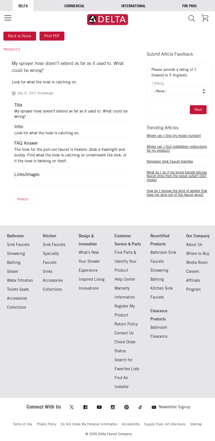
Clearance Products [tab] (158, 314)
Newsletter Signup (174, 407)
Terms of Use (22, 424)
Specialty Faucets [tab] (51, 258)
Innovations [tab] (89, 288)
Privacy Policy (46, 424)
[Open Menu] (7, 18)
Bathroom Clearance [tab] (158, 332)
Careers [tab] (192, 271)
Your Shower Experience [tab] (89, 266)
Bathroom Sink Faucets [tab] (163, 257)
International (133, 6)
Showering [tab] (16, 253)
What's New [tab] (89, 252)
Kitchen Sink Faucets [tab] (161, 292)
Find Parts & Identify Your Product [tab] (125, 261)
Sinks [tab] (47, 271)
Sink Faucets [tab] (18, 244)
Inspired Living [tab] (91, 279)
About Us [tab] (194, 244)
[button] (191, 18)
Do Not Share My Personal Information (89, 424)
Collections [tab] (16, 307)
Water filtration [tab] (20, 280)
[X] (71, 407)
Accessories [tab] (17, 298)
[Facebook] (85, 407)
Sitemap (196, 424)
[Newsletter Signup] (154, 407)
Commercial (74, 6)
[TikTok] (140, 407)
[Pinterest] (126, 407)
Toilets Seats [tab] (18, 289)
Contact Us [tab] (124, 332)
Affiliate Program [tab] (193, 285)
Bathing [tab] (13, 262)
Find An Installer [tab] (121, 382)
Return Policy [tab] (126, 324)
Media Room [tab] (197, 262)
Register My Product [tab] (124, 310)
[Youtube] (99, 407)
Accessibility (131, 424)
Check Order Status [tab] (125, 346)
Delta (23, 6)
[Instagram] (112, 407)
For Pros (189, 6)
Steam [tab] (12, 271)
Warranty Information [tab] (124, 292)
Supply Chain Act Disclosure (165, 424)
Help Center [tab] (124, 279)
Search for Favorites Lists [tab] (126, 364)
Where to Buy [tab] (197, 253)
